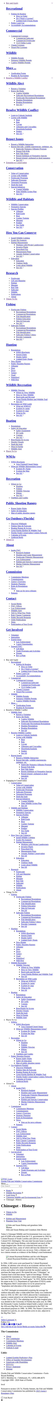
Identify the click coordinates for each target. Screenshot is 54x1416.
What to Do (20, 413)
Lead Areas (10, 1195)
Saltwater (14, 290)
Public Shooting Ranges (20, 364)
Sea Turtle (20, 225)
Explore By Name (23, 469)
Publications (16, 294)
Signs (13, 622)
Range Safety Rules (19, 508)
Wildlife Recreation (19, 385)
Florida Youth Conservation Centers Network (29, 533)
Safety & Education (19, 428)
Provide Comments (23, 337)
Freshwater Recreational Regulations (30, 98)
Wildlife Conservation (19, 204)
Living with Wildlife (19, 118)
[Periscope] (17, 1324)
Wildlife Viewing (18, 390)
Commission (14, 571)
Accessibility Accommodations (23, 25)
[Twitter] (7, 1324)
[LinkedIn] (19, 1324)
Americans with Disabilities (17, 1362)
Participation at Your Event (21, 624)
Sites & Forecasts (23, 321)
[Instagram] (2, 1324)
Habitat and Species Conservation (29, 562)
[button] (12, 3)
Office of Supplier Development (19, 1360)
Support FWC (16, 646)
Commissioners (17, 579)
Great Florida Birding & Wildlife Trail (26, 530)
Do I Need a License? (24, 18)
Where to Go (16, 484)
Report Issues (14, 139)
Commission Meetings (20, 577)
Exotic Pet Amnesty (19, 240)
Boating (11, 420)
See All (19, 105)
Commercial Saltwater (25, 38)
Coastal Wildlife (22, 189)
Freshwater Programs (19, 178)
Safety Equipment (23, 431)
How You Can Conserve (21, 232)
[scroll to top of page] (2, 1317)
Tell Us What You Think (21, 613)
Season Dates (21, 354)
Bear (18, 120)
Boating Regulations (24, 102)
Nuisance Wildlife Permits (21, 60)
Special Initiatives (18, 187)
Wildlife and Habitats (20, 199)
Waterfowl (15, 377)
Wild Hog (15, 380)
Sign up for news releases (26, 591)
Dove (13, 370)
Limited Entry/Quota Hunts (27, 21)
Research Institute (23, 553)
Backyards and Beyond (25, 397)
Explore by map (22, 411)
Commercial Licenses (19, 36)
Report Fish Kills (23, 151)
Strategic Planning (18, 584)
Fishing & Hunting (18, 14)
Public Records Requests (21, 617)
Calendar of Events (18, 535)
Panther (19, 223)
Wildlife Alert (15, 83)
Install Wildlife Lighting (20, 238)
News (13, 588)
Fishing (11, 304)
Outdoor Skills (22, 263)
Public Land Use (17, 23)
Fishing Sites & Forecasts (21, 526)
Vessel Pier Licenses (19, 47)
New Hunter (16, 361)
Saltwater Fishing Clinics (26, 335)
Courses (19, 435)
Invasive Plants (22, 247)
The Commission (13, 1339)
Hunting (11, 344)
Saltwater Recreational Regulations (30, 95)
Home (8, 1190)
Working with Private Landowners (29, 245)
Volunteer (15, 635)
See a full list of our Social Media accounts (18, 1327)
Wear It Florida (17, 447)
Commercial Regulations (26, 314)
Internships (15, 637)
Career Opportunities (24, 644)
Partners (14, 593)
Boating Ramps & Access (21, 528)
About (13, 297)
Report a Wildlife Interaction (22, 144)
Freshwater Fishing (18, 310)
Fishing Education (23, 319)
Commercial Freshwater (25, 40)
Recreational (14, 8)
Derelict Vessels (17, 442)
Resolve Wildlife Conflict (22, 110)
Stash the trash (16, 185)
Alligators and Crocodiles (26, 127)
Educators (20, 261)
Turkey (14, 373)
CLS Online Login (23, 43)
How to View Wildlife (25, 395)
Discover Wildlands (19, 524)
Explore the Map (22, 471)
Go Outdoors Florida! (20, 518)
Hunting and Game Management (29, 555)
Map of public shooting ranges (23, 513)
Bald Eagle (20, 214)
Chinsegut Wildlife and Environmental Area (23, 1197)
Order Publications (18, 620)
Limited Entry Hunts (24, 359)
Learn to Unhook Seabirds (21, 115)
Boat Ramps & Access (20, 440)
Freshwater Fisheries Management (29, 557)
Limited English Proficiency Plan (19, 1358)
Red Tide (14, 287)
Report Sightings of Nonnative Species (31, 156)
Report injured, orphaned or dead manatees (33, 158)
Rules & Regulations (19, 586)
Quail (13, 375)
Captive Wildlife (22, 93)
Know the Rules (17, 91)
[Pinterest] (21, 1324)
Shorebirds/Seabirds (24, 129)
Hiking (19, 493)
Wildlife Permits (17, 58)
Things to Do (11, 1212)
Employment (16, 640)
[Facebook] (4, 1324)
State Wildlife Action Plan (26, 191)
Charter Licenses (17, 45)
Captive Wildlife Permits (20, 63)
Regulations (15, 350)
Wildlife (11, 52)
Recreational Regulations (26, 312)
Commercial (14, 30)
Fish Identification (23, 316)
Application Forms (18, 73)
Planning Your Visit (13, 1221)
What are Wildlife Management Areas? (26, 466)
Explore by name (23, 408)
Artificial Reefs (17, 537)
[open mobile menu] (7, 1184)
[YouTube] (9, 1324)
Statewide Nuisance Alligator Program (31, 149)
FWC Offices (16, 606)
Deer (13, 368)
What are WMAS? (23, 406)
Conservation (14, 168)
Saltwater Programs (18, 180)
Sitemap (9, 1369)
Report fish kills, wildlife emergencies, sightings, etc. (32, 147)
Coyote (19, 124)
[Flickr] (14, 1324)
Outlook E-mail (12, 1348)
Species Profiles (17, 209)
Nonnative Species (18, 207)
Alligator (19, 211)
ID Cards (19, 433)
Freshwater (15, 278)
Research (12, 273)
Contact (11, 598)
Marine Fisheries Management (28, 564)
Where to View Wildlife (25, 392)
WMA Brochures (23, 352)
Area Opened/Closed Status (27, 464)
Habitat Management (19, 242)
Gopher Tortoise (22, 218)
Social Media (16, 604)
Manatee (19, 220)
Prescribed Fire (22, 249)
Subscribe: (39, 1327)
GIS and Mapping (18, 281)
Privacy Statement (13, 1367)
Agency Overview (18, 582)
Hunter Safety (21, 357)
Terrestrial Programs (19, 182)
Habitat (14, 283)
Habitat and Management (16, 1219)
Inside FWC (16, 550)
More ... (11, 68)
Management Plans (23, 252)
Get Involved (14, 629)
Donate (19, 653)
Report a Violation (18, 89)
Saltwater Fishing (18, 326)
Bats (18, 122)
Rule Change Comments (21, 615)
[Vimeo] (12, 1324)
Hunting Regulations (24, 100)
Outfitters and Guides (19, 498)
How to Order (21, 16)
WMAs (10, 456)
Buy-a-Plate (20, 655)
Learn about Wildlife (24, 265)
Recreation (13, 478)
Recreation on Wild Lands (21, 404)
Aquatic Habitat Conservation (28, 254)
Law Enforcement (23, 559)
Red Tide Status (22, 153)
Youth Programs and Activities (28, 651)
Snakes (19, 131)
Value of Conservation (20, 173)
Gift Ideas (20, 649)
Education (15, 258)
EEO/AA (10, 1364)
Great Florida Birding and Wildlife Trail (31, 399)
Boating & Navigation (20, 76)
